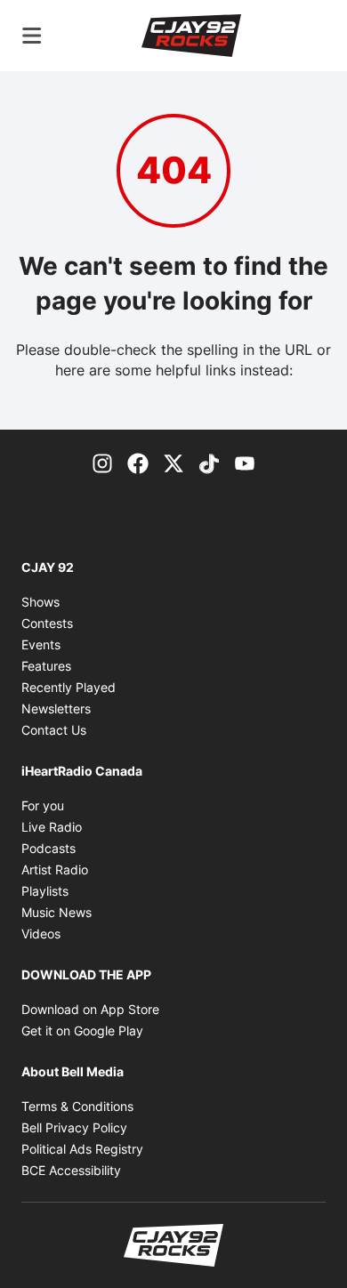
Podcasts (48, 848)
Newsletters (56, 708)
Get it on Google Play (82, 1030)
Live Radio (51, 826)
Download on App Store (90, 1009)
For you (42, 805)
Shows (40, 601)
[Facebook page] (138, 461)
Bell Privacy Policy (74, 1127)
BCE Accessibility (71, 1170)
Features (46, 665)
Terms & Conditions (77, 1106)
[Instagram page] (102, 461)
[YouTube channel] (244, 461)
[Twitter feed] (173, 461)
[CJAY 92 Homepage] (191, 35)
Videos (41, 933)
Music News (56, 912)
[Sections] (32, 35)
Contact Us (53, 729)
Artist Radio (54, 869)
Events (41, 644)
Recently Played (68, 687)
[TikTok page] (209, 461)
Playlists (45, 890)
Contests (47, 623)
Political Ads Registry (82, 1148)
